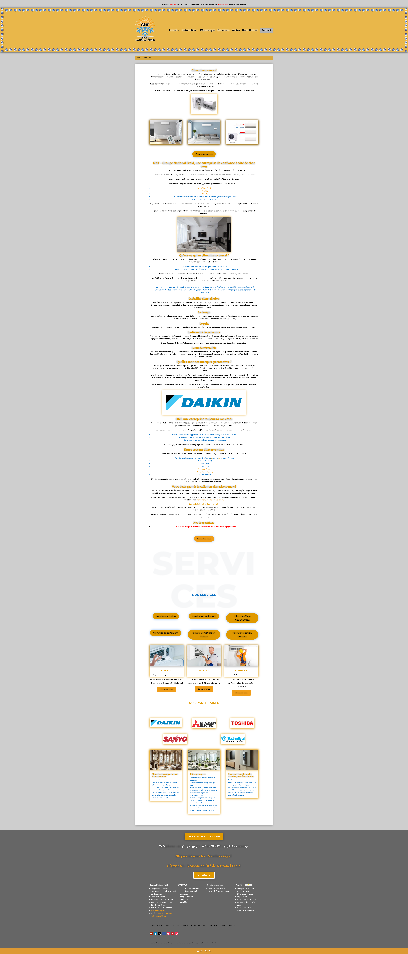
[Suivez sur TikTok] (176, 933)
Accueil (173, 30)
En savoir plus (167, 689)
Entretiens (223, 30)
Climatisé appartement (165, 633)
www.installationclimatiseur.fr (159, 943)
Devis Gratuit (250, 30)
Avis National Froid (158, 916)
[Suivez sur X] (160, 933)
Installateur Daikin (166, 616)
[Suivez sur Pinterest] (172, 933)
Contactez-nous (204, 154)
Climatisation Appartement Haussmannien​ (165, 775)
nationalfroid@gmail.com (165, 913)
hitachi (205, 193)
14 (219, 458)
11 (211, 458)
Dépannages (207, 30)
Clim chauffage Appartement (242, 618)
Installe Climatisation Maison (204, 635)
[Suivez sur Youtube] (151, 933)
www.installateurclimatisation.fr (205, 943)
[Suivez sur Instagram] (168, 933)
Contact (266, 30)
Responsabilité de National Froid (204, 865)
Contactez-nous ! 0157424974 (204, 836)
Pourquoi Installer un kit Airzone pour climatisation (241, 775)
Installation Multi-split (204, 616)
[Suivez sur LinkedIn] (155, 933)
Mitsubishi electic (205, 188)
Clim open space (198, 774)
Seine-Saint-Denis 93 (205, 472)
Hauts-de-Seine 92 (205, 469)
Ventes (236, 30)
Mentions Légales (223, 4)
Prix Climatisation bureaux (242, 635)
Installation (189, 30)
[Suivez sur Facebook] (164, 933)
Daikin (205, 191)
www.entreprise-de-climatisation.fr (211, 500)
